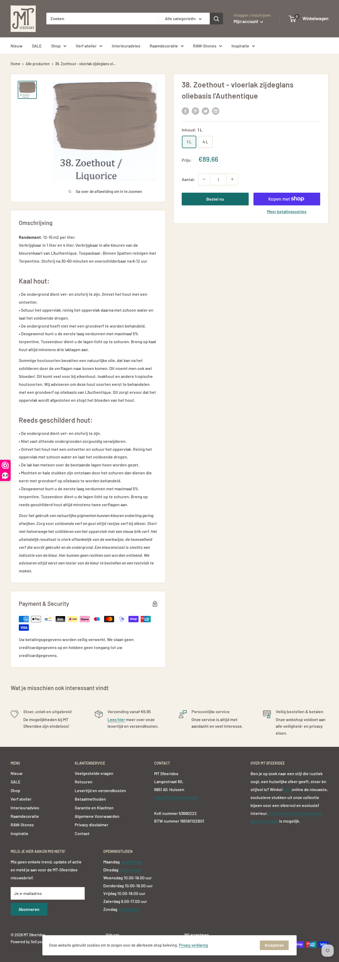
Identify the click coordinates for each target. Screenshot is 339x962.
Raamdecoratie (164, 45)
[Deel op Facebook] (185, 111)
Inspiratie (240, 45)
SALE (37, 45)
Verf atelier (86, 45)
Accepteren (274, 945)
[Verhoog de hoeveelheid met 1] (232, 179)
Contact (82, 833)
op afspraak (131, 861)
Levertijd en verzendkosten (100, 790)
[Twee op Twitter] (205, 111)
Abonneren (29, 909)
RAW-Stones (204, 45)
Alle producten (38, 63)
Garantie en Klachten (94, 807)
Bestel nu (215, 198)
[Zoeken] (216, 18)
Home (15, 63)
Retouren (83, 781)
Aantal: (188, 179)
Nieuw (17, 45)
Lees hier (116, 719)
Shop (56, 45)
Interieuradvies (126, 45)
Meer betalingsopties (286, 211)
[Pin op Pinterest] (195, 111)
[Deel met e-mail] (215, 111)
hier (287, 789)
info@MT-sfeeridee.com (176, 797)
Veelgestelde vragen (94, 773)
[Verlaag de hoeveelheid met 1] (204, 179)
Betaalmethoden (90, 798)
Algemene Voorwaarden (97, 816)
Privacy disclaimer (91, 824)
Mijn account (246, 21)
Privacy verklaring (193, 945)
